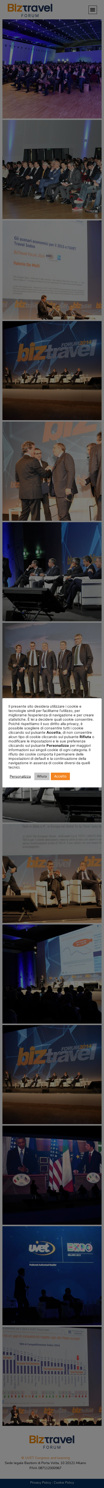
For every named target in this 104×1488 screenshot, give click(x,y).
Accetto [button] (60, 776)
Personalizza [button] (20, 776)
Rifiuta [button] (42, 776)
